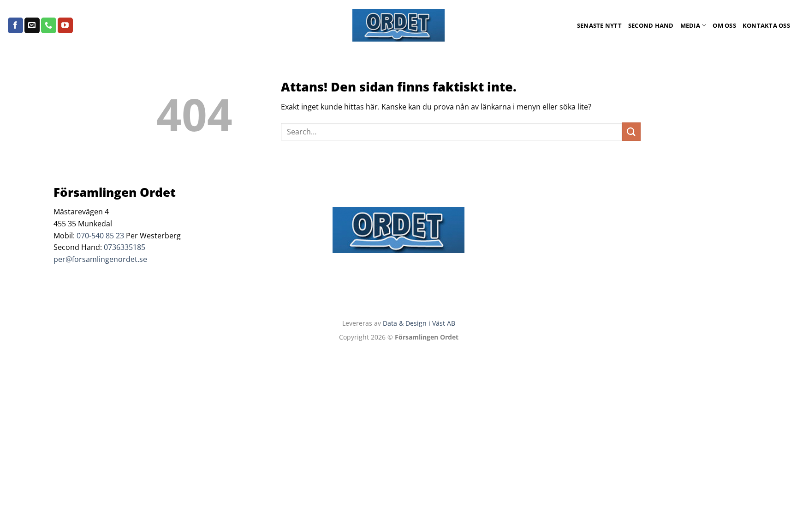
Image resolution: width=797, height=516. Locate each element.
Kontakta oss (766, 25)
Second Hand (651, 25)
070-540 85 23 (100, 236)
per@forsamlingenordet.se (100, 259)
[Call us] (48, 25)
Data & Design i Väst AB (419, 323)
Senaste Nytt (599, 25)
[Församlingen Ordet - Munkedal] (398, 25)
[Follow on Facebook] (15, 25)
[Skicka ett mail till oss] (32, 25)
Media (690, 25)
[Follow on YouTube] (65, 25)
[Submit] (631, 131)
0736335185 (124, 247)
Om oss (724, 25)
